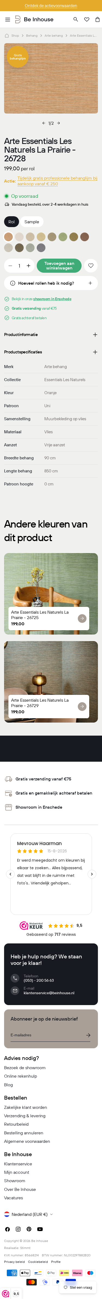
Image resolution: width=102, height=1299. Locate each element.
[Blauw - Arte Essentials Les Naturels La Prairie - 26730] (30, 247)
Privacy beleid (14, 1262)
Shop (15, 35)
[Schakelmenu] (7, 19)
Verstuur (88, 1035)
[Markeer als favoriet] (91, 266)
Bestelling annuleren (23, 1132)
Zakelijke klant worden (25, 1107)
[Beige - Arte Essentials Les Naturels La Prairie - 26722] (30, 237)
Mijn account (16, 1172)
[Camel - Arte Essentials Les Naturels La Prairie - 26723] (41, 237)
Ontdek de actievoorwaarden (51, 5)
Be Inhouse (39, 1241)
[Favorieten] (87, 19)
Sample (31, 221)
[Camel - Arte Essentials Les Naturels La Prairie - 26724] (52, 237)
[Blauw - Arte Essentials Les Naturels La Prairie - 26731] (41, 247)
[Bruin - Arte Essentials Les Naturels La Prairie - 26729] (19, 247)
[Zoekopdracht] (76, 19)
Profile (56, 1262)
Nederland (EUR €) (30, 1214)
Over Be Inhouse (20, 1189)
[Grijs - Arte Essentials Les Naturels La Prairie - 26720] (8, 247)
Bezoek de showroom (25, 1067)
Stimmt (25, 1248)
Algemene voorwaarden (27, 1141)
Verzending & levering (24, 1115)
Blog (8, 1084)
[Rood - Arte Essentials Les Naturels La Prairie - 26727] (84, 237)
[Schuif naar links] (43, 123)
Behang (32, 35)
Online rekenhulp (20, 1076)
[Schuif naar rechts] (58, 123)
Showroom (14, 1180)
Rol (11, 221)
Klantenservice (18, 1163)
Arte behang (54, 35)
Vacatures (13, 1197)
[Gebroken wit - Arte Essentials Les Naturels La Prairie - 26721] (19, 237)
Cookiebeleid (38, 1262)
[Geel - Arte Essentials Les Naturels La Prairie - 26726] (73, 237)
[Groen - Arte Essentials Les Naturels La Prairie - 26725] (62, 237)
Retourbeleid (16, 1124)
